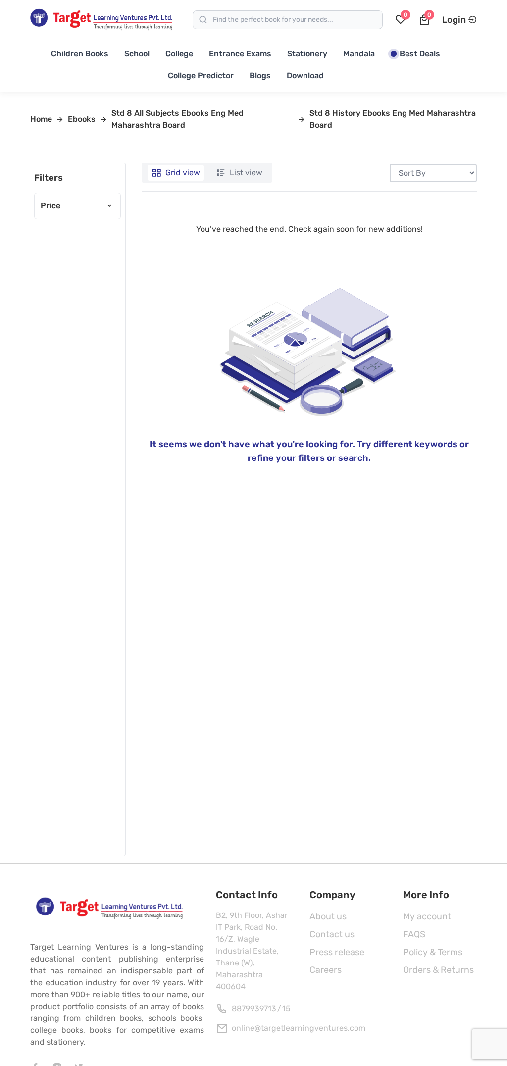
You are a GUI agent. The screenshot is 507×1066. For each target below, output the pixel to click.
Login (454, 19)
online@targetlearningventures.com (298, 1028)
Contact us (332, 934)
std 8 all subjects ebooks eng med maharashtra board (177, 119)
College (179, 53)
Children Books (79, 53)
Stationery (307, 53)
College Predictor (201, 75)
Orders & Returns (438, 969)
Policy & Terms (432, 952)
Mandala (359, 53)
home (41, 119)
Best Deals (420, 53)
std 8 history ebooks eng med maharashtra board (392, 119)
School (137, 53)
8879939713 (254, 1008)
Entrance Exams (240, 53)
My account (427, 916)
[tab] (176, 173)
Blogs (260, 75)
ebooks (82, 119)
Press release (336, 952)
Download (305, 75)
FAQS (414, 934)
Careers (325, 969)
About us (328, 916)
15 (286, 1008)
